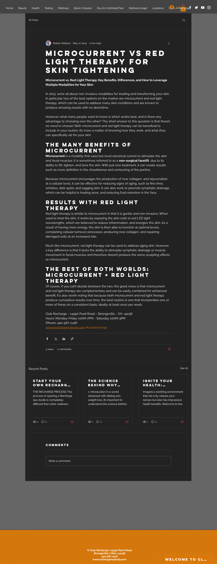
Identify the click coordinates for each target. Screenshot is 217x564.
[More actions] (169, 43)
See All (184, 368)
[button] (183, 20)
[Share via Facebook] (47, 338)
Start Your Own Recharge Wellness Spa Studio (51, 383)
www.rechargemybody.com (109, 559)
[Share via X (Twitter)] (55, 338)
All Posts (33, 20)
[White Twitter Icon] (196, 7)
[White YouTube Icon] (203, 7)
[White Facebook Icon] (190, 7)
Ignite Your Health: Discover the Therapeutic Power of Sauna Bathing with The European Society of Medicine (161, 383)
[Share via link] (72, 338)
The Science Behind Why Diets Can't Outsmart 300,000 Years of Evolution (106, 383)
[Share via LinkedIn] (63, 338)
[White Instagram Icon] (209, 7)
